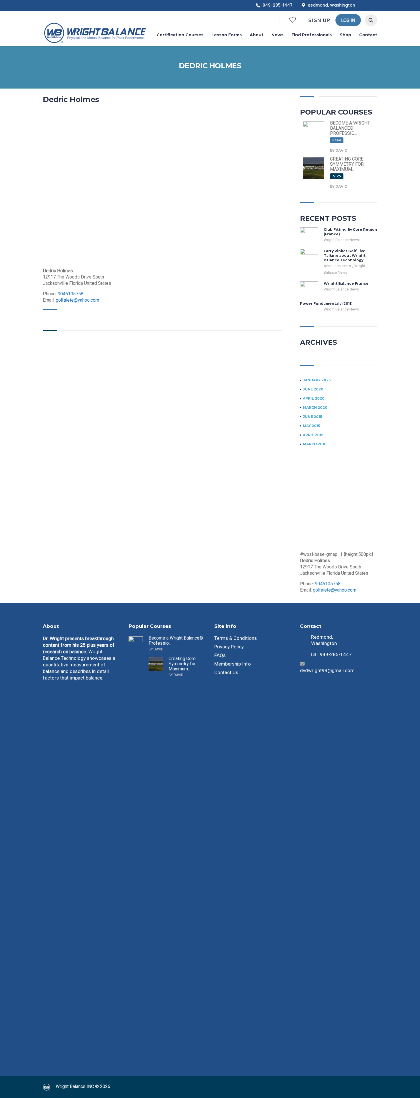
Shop (345, 34)
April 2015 (313, 435)
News (277, 34)
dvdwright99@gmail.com (327, 670)
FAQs (220, 655)
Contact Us (226, 672)
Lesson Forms (226, 34)
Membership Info (232, 664)
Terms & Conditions (235, 638)
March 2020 (315, 407)
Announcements (338, 266)
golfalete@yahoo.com (77, 300)
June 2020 (313, 389)
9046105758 (70, 293)
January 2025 (317, 380)
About (256, 34)
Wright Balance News (341, 240)
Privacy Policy (229, 647)
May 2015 (311, 426)
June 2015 (312, 416)
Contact (368, 34)
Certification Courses (180, 34)
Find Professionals (311, 34)
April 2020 (314, 398)
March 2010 (315, 444)
